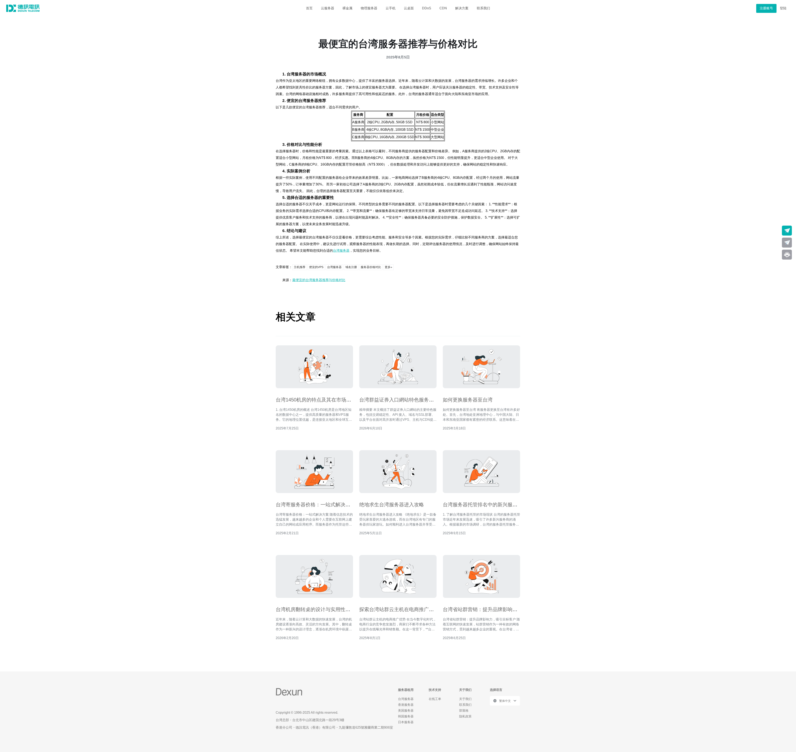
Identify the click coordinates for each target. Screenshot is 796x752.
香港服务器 (406, 704)
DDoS (426, 8)
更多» (388, 267)
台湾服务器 (341, 250)
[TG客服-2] (787, 243)
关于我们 (465, 699)
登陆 (783, 8)
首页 (309, 8)
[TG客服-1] (787, 231)
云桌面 (409, 8)
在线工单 (435, 699)
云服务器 (327, 8)
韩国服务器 (406, 716)
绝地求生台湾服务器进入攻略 (391, 504)
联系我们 (483, 8)
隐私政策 (465, 716)
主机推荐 (299, 267)
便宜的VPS (316, 267)
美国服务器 (406, 710)
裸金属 (347, 8)
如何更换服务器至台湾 (468, 400)
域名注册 (351, 267)
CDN (443, 8)
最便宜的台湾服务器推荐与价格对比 (318, 280)
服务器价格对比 (371, 267)
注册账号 (766, 8)
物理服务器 (369, 8)
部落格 (463, 710)
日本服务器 (406, 722)
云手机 (391, 8)
